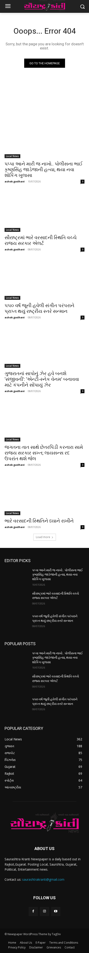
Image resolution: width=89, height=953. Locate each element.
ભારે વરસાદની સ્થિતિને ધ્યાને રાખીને (39, 521)
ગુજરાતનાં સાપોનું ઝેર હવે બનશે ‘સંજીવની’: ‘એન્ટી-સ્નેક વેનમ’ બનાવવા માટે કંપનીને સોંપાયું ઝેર (42, 379)
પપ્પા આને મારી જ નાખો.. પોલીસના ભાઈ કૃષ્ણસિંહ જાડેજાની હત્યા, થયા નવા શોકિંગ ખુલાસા (44, 169)
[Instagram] (44, 911)
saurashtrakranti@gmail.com (43, 879)
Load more (43, 537)
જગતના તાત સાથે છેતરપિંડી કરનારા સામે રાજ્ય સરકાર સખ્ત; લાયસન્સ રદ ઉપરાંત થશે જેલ (44, 452)
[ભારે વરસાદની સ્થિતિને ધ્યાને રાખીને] (44, 495)
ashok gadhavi (15, 181)
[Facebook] (33, 911)
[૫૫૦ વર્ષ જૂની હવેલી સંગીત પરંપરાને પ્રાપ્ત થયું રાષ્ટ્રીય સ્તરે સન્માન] (44, 280)
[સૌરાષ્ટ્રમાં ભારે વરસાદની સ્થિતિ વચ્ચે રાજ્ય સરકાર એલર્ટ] (44, 212)
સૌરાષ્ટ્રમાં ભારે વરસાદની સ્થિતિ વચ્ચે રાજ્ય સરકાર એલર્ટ (41, 240)
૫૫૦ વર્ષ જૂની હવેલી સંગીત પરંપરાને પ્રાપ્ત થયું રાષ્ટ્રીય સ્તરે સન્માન (39, 308)
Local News (12, 156)
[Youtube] (55, 911)
